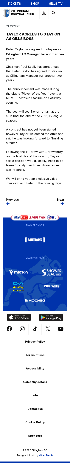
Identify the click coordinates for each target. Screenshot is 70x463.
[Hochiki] (35, 300)
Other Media (46, 455)
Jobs (35, 395)
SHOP (35, 3)
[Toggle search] (53, 13)
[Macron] (18, 272)
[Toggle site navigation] (64, 13)
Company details (35, 382)
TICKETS (14, 3)
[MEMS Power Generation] (35, 240)
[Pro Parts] (51, 286)
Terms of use (35, 355)
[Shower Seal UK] (51, 272)
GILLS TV (56, 3)
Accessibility (35, 368)
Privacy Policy (35, 341)
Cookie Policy (35, 422)
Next (60, 199)
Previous (12, 199)
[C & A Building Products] (18, 286)
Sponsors (35, 435)
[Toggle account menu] (44, 13)
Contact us (35, 409)
